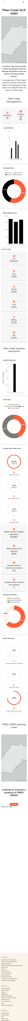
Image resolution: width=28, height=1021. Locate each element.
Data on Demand (6, 963)
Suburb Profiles (5, 988)
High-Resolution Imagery (8, 959)
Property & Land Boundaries (9, 978)
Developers (4, 994)
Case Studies (5, 1015)
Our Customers (5, 1001)
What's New (4, 1018)
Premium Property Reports (9, 961)
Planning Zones (5, 975)
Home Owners (5, 990)
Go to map (14, 804)
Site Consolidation (6, 973)
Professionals (5, 999)
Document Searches (7, 1005)
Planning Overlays (6, 976)
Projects (3, 969)
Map (2, 1003)
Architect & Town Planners (9, 997)
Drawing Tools (5, 971)
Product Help (5, 1013)
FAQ (2, 1016)
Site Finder (4, 967)
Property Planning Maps (8, 980)
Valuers (3, 992)
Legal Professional (6, 995)
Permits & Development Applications (12, 965)
